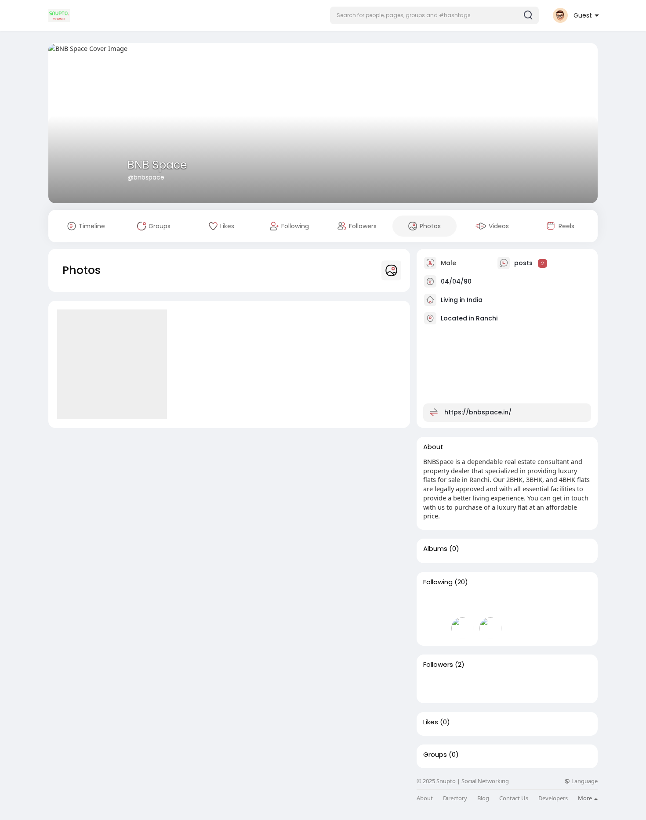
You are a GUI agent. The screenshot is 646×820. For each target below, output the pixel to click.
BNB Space (157, 165)
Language (584, 781)
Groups (435, 754)
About (425, 798)
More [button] (585, 798)
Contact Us (513, 798)
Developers (553, 798)
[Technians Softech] (490, 603)
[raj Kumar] (434, 603)
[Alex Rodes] (462, 628)
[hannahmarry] (490, 628)
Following (438, 582)
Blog (483, 798)
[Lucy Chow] (519, 603)
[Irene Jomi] (462, 686)
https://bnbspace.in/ (478, 412)
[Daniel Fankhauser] (434, 628)
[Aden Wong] (575, 603)
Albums (435, 548)
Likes (430, 722)
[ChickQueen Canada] (462, 603)
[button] (434, 15)
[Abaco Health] (547, 603)
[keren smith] (434, 686)
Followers (438, 664)
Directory (455, 798)
